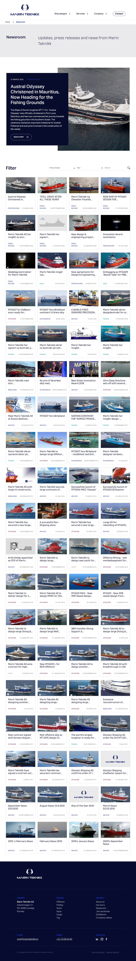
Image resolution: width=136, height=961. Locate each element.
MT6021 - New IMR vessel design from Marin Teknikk (113, 596)
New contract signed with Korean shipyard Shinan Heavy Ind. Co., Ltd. (20, 739)
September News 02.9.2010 (17, 807)
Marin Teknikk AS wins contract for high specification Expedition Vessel (20, 668)
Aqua (42, 283)
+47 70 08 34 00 (64, 939)
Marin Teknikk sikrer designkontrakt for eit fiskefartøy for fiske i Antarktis (115, 313)
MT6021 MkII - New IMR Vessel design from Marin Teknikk (82, 596)
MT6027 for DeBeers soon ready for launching (19, 312)
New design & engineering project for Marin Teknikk (82, 237)
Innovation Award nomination (113, 235)
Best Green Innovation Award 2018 (83, 382)
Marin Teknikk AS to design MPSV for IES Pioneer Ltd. (51, 596)
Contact (119, 14)
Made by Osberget (113, 952)
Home (7, 22)
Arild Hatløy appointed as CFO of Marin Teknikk (20, 560)
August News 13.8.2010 (52, 805)
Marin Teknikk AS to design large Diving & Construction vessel (114, 631)
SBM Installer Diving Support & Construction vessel (82, 631)
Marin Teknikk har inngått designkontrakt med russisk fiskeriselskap (115, 349)
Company (98, 14)
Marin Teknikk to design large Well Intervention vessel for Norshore (50, 632)
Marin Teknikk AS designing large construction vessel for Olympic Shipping (51, 703)
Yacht (73, 567)
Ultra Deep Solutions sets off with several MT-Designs (114, 383)
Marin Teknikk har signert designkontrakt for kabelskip (50, 238)
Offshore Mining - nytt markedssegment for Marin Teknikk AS (115, 560)
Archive (74, 319)
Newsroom (101, 908)
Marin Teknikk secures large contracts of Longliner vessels (52, 490)
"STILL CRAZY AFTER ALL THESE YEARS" (51, 198)
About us (100, 902)
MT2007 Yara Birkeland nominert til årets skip (52, 311)
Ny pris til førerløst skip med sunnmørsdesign (50, 383)
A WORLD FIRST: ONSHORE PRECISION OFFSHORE (83, 312)
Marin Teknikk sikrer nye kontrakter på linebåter (19, 454)
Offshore (12, 319)
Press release (33, 79)
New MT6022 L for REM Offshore (50, 665)
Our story (100, 905)
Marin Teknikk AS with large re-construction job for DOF (20, 490)
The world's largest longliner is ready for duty (82, 738)
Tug (58, 918)
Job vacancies (103, 911)
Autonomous (45, 319)
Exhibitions (101, 915)
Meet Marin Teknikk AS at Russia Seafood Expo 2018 (20, 419)
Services (80, 14)
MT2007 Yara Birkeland (52, 416)
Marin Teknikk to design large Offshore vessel (51, 454)
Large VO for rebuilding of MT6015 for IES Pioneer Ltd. (114, 525)
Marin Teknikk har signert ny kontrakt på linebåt (20, 348)
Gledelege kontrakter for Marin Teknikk (19, 273)
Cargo (59, 915)
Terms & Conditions (98, 952)
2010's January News (82, 841)
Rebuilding (12, 390)
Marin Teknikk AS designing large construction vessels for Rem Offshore (82, 703)
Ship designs (61, 14)
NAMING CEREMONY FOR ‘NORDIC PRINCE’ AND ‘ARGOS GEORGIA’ (83, 419)
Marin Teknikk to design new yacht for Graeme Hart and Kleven (82, 561)
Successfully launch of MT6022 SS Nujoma (115, 488)
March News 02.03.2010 (110, 807)
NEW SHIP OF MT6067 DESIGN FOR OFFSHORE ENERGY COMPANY (114, 200)
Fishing (106, 319)
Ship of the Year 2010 (82, 805)
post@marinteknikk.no (27, 939)
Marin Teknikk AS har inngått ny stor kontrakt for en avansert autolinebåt (19, 238)
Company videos (104, 918)
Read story (19, 137)
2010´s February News (20, 841)
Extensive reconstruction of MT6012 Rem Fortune (114, 702)
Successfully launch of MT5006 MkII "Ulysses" (83, 488)
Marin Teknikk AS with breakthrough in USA (115, 665)
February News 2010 (51, 841)
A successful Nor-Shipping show (49, 523)
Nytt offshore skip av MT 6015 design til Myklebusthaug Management (51, 739)
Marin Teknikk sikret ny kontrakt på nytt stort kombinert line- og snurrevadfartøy (51, 349)
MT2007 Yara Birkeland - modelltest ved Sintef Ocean (83, 454)
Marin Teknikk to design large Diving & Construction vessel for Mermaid (19, 632)
